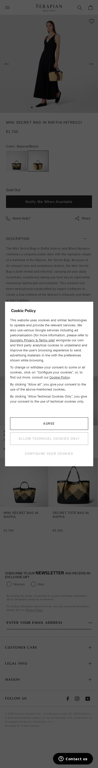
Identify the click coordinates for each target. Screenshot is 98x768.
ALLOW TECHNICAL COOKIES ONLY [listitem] (49, 438)
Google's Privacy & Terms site (32, 340)
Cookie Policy (59, 377)
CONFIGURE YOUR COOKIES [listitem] (49, 453)
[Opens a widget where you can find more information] (73, 759)
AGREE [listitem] (49, 423)
